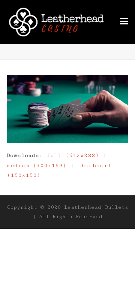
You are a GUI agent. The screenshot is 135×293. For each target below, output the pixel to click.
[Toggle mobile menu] (124, 21)
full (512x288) (72, 155)
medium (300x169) (36, 165)
